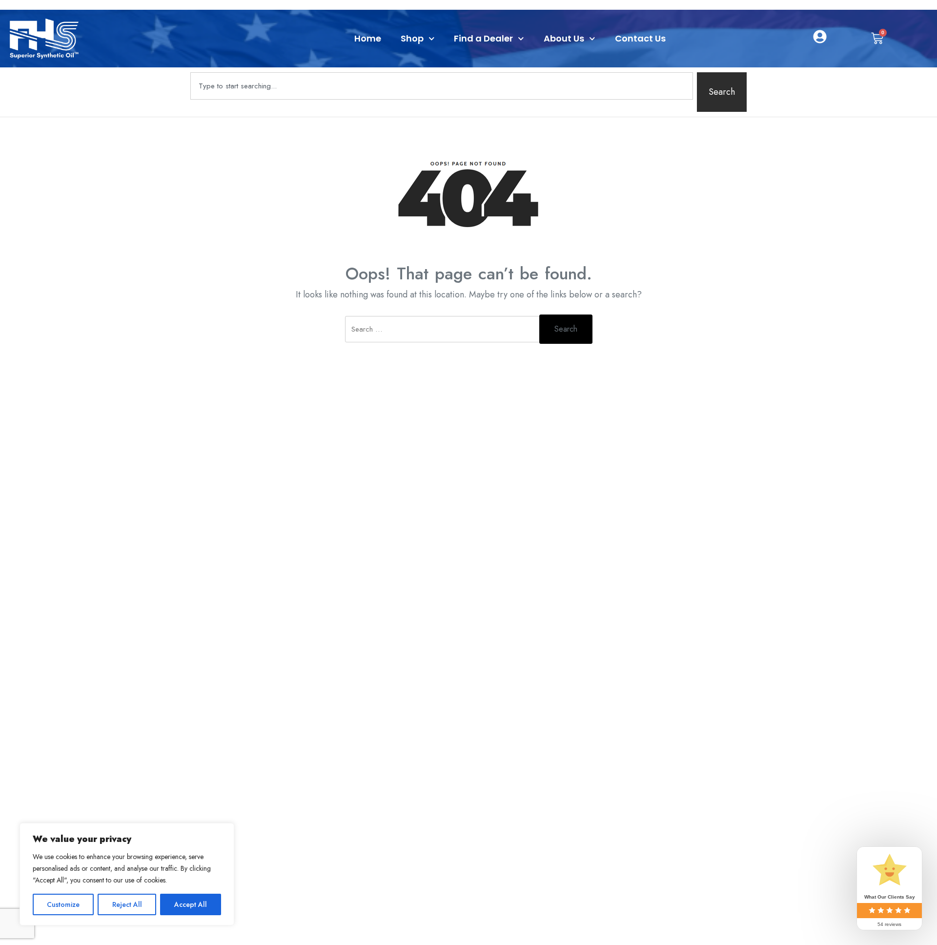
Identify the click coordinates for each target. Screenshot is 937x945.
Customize (63, 904)
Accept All (190, 904)
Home (367, 38)
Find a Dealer (483, 38)
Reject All (127, 904)
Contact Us (640, 38)
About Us (564, 38)
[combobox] (441, 86)
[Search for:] (442, 335)
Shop (412, 38)
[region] (127, 874)
